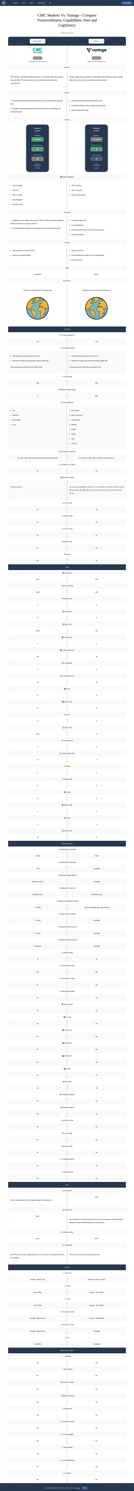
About (31, 3)
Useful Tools (41, 3)
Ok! (85, 1488)
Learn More (38, 167)
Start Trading (127, 3)
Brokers (15, 3)
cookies (78, 1488)
